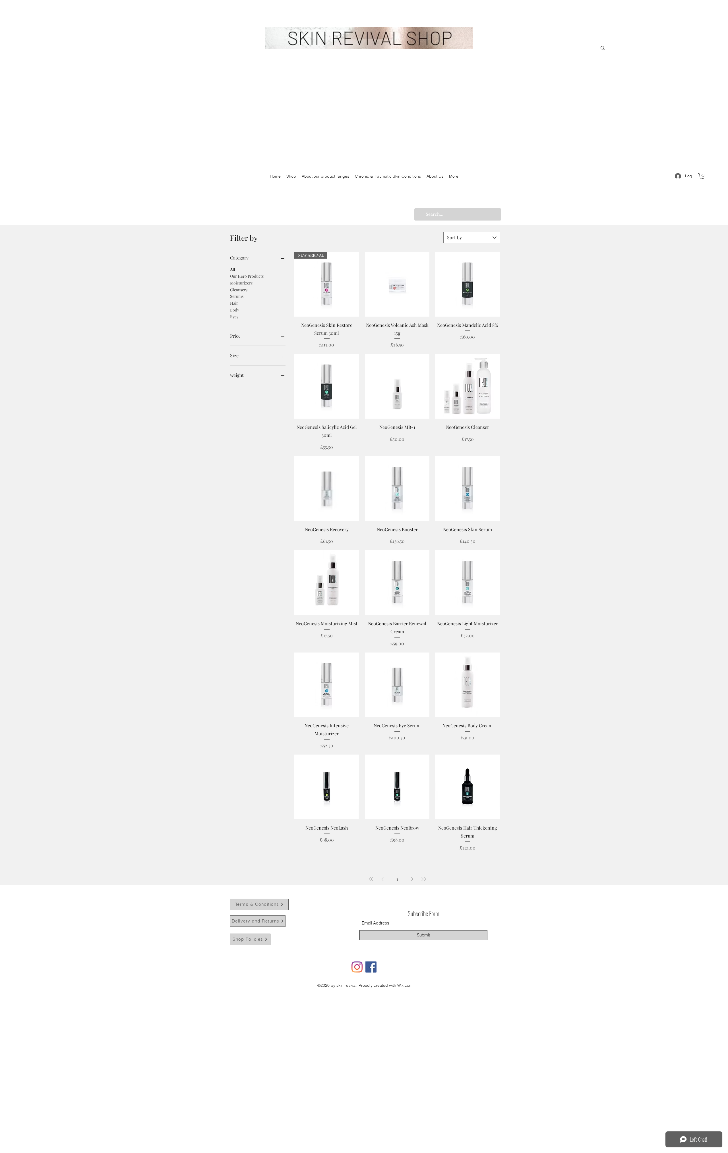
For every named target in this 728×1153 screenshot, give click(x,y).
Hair (234, 303)
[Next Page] (412, 879)
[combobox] (471, 237)
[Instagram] (357, 967)
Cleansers (238, 289)
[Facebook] (371, 967)
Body (234, 310)
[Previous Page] (382, 879)
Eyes (234, 316)
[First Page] (371, 879)
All (232, 269)
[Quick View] (397, 284)
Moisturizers (241, 283)
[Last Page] (423, 879)
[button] (701, 176)
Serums (236, 296)
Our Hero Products (247, 276)
